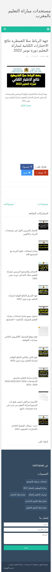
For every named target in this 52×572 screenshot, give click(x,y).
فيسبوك (25, 167)
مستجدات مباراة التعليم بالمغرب (29, 13)
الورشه (6, 568)
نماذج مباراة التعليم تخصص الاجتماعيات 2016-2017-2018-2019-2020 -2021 (20, 381)
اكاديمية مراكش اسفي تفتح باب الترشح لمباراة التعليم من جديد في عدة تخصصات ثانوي (22, 405)
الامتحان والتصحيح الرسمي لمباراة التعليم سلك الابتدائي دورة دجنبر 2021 (22, 275)
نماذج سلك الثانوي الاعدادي (36, 501)
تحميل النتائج (26, 105)
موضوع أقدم (9, 204)
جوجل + (39, 172)
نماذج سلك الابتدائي (17, 495)
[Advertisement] (26, 134)
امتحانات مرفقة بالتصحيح (37, 482)
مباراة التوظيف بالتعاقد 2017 (35, 488)
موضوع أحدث (42, 204)
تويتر (25, 172)
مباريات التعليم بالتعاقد (38, 495)
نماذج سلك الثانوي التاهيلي (36, 508)
